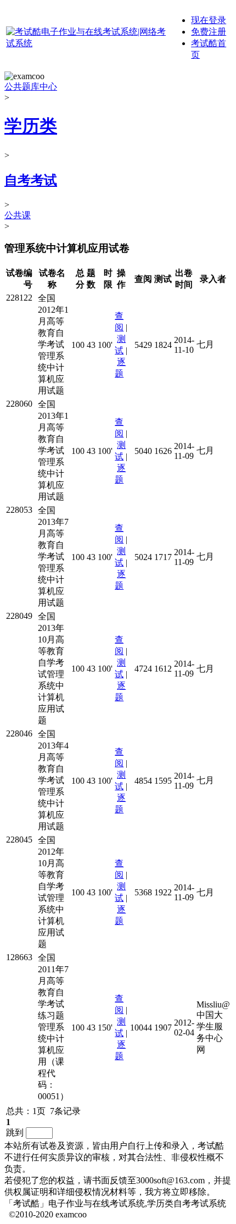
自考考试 (30, 180)
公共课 (17, 215)
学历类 (30, 126)
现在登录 (208, 20)
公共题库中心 (30, 86)
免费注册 (208, 31)
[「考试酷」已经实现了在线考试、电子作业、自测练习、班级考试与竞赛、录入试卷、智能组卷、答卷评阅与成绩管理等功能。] (86, 43)
